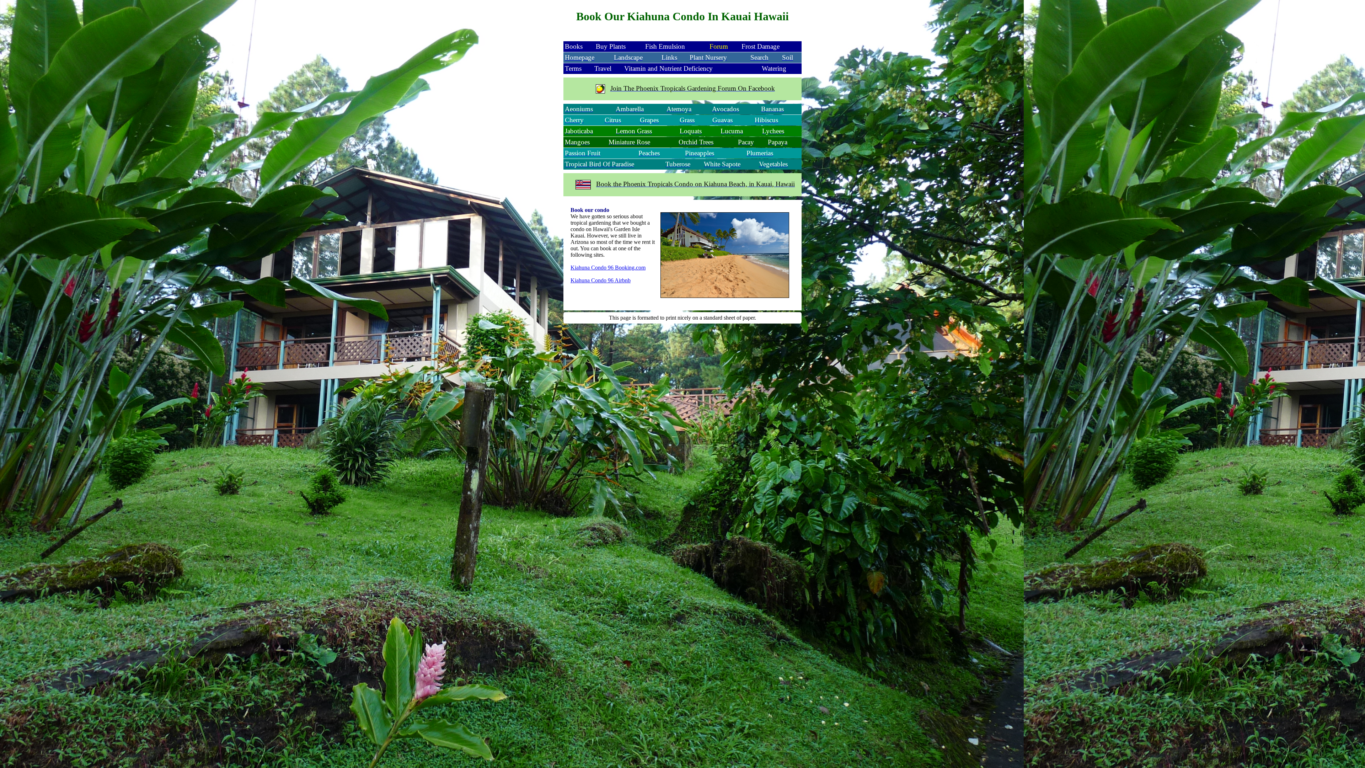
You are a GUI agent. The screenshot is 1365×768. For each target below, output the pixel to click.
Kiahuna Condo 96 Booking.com (608, 268)
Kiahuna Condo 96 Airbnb (601, 280)
